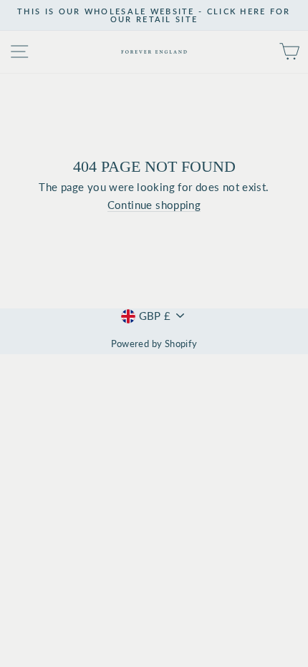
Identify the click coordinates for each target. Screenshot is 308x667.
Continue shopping (154, 205)
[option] (154, 15)
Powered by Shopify (154, 344)
